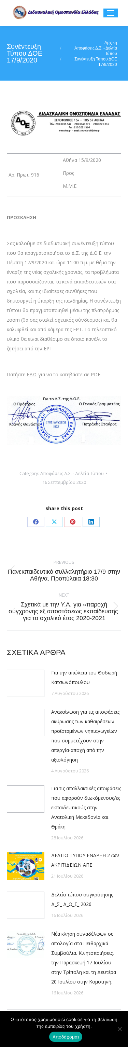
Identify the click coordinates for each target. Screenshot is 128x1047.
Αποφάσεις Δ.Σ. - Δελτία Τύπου (72, 473)
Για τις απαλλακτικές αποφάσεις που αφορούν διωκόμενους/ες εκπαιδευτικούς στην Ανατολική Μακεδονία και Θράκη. (86, 807)
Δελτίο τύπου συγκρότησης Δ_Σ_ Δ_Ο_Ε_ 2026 (82, 899)
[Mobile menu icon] (110, 13)
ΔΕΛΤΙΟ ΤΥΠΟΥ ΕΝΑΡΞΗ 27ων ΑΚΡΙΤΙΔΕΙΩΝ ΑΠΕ (85, 860)
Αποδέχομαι (66, 1036)
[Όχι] (119, 1028)
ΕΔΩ (32, 374)
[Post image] (25, 683)
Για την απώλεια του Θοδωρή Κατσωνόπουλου (84, 677)
